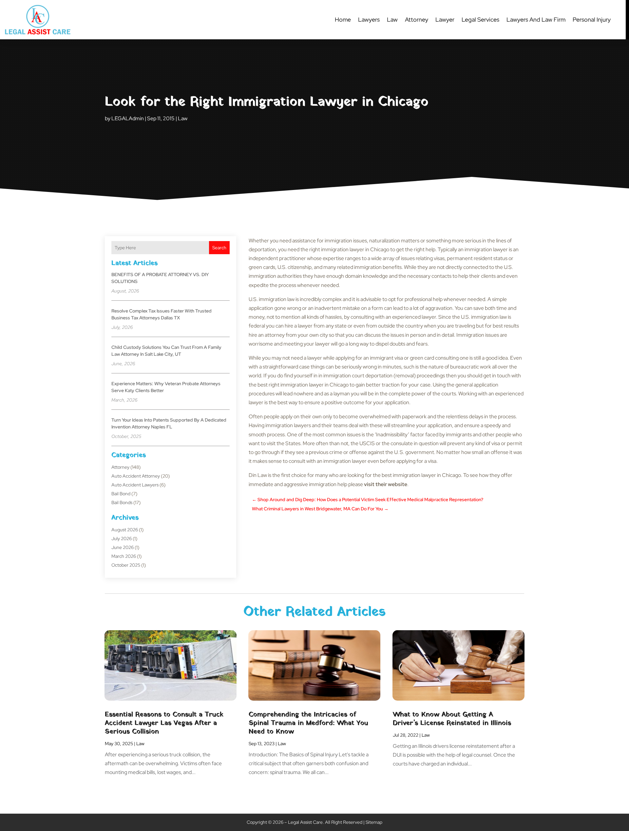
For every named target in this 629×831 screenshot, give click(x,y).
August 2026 (124, 530)
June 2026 (122, 547)
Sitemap (374, 822)
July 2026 (121, 538)
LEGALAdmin (127, 118)
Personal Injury (592, 19)
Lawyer (444, 19)
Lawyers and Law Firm (535, 19)
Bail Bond (120, 494)
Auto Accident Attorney (135, 476)
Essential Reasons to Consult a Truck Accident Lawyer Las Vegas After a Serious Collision (164, 723)
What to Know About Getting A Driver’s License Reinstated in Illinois (452, 719)
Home (343, 19)
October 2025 (125, 565)
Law (392, 19)
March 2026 (123, 556)
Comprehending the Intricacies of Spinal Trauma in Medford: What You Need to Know (308, 723)
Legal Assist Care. (306, 822)
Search (219, 248)
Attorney (416, 19)
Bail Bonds (121, 502)
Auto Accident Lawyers (135, 485)
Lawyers (369, 19)
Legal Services (480, 19)
